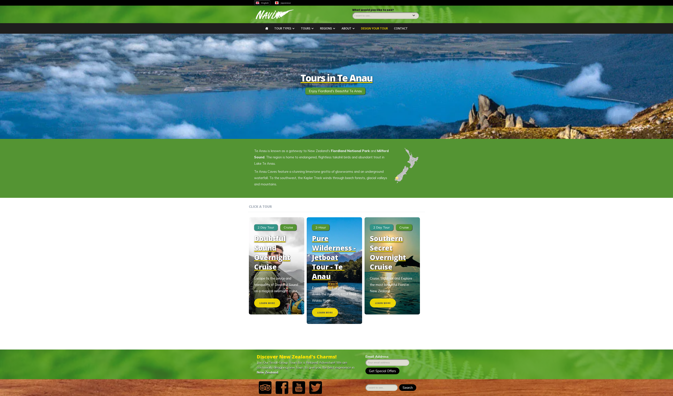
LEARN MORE (267, 303)
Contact (401, 28)
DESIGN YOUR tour (374, 28)
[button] (385, 13)
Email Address (377, 356)
